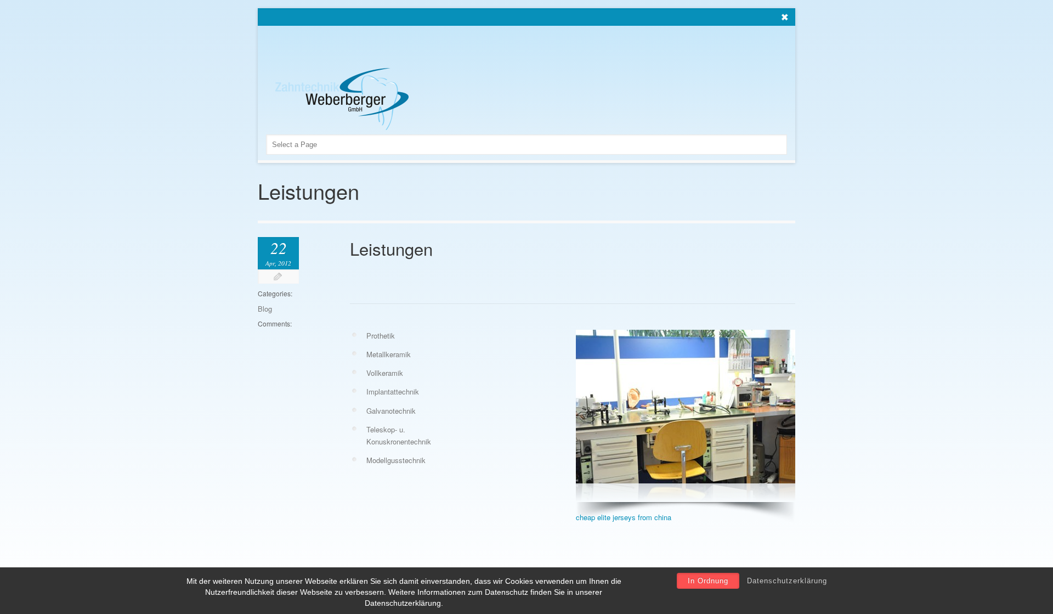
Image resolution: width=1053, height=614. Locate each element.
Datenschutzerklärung (787, 581)
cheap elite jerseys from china (623, 517)
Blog (265, 308)
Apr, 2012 (278, 262)
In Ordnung (708, 581)
